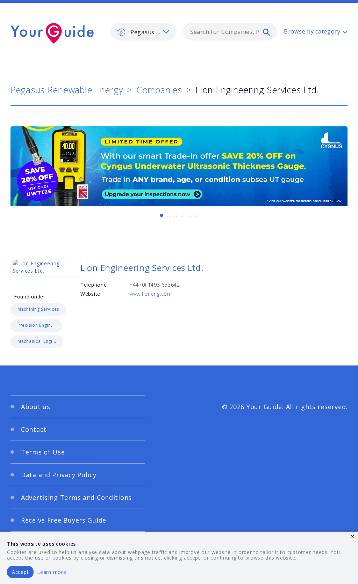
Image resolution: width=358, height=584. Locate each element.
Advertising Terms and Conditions (76, 497)
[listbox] (143, 31)
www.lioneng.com (150, 293)
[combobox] (230, 31)
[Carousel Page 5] (189, 215)
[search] (266, 31)
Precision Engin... (36, 325)
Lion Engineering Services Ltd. (142, 267)
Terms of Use (43, 452)
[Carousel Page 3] (175, 215)
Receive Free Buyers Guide (63, 520)
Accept (20, 572)
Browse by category (312, 31)
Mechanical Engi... (36, 341)
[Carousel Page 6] (196, 215)
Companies (159, 90)
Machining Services (38, 309)
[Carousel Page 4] (182, 215)
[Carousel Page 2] (168, 215)
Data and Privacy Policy (58, 475)
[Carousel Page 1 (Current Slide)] (161, 215)
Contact (33, 429)
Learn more (51, 572)
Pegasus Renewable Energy (66, 90)
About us (35, 406)
